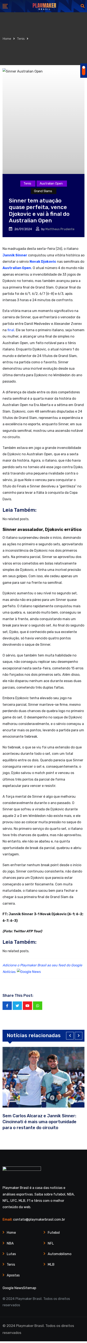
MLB (51, 1264)
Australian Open (17, 268)
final (10, 330)
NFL (51, 1243)
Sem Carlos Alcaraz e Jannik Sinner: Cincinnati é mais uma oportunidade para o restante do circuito (39, 1121)
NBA (10, 1243)
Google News (13, 1288)
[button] (70, 1035)
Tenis (21, 39)
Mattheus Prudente (59, 229)
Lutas (11, 1254)
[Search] (82, 6)
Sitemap (29, 1288)
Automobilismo (59, 1254)
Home (7, 39)
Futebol (54, 1233)
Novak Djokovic (43, 262)
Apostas (13, 1275)
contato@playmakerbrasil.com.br (39, 1219)
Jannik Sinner (15, 255)
